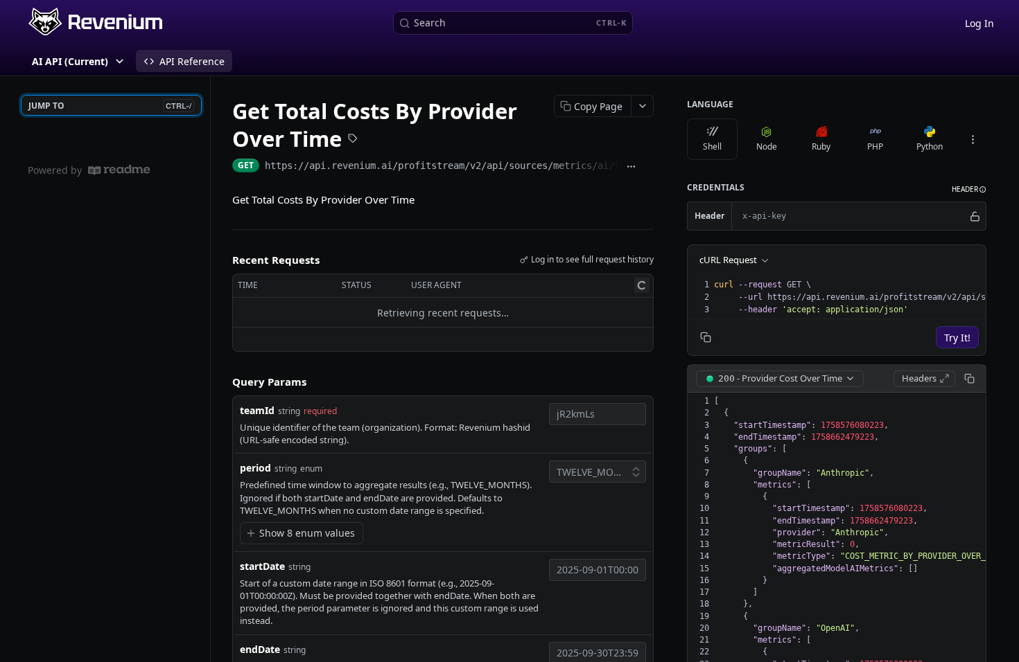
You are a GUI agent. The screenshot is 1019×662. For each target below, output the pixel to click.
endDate (260, 649)
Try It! (957, 337)
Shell (712, 146)
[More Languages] (972, 139)
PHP (875, 146)
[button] (969, 189)
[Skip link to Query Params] (222, 382)
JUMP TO (109, 105)
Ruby (821, 146)
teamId (257, 410)
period (255, 467)
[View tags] (353, 140)
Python (929, 146)
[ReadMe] (119, 170)
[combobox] (597, 414)
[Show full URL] (631, 167)
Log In (979, 23)
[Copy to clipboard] (648, 167)
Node (766, 146)
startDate (262, 566)
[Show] (975, 216)
